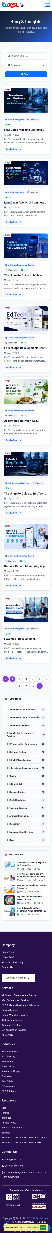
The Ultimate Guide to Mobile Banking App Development (23, 275)
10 (32, 685)
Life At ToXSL (9, 957)
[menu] (47, 5)
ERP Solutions (9, 1091)
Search (27, 74)
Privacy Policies (33, 1227)
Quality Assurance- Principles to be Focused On (32, 864)
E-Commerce (8, 1086)
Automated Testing (11, 1025)
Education (7, 1076)
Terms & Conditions (12, 1127)
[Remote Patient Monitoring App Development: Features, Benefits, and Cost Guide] (26, 536)
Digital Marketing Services (15, 1015)
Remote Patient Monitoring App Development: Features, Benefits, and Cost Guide (25, 566)
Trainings (6, 1117)
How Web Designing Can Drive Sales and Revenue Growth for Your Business (31, 875)
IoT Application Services (14, 1030)
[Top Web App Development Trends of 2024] (9, 900)
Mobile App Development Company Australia (24, 1137)
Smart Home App (10, 1051)
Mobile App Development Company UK (21, 1142)
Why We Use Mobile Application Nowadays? (31, 886)
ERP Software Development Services (20, 1005)
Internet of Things (11, 1071)
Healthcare (7, 1061)
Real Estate (7, 1081)
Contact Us (7, 967)
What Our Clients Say (12, 962)
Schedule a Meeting (15, 977)
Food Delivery (9, 1066)
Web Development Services (18, 483)
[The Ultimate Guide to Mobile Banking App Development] (26, 245)
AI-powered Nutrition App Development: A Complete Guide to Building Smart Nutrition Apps (25, 421)
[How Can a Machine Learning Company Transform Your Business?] (26, 100)
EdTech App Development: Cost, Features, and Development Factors (24, 348)
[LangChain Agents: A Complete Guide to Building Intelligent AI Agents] (26, 173)
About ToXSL (8, 952)
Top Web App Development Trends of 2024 (29, 898)
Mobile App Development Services (21, 265)
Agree (43, 1227)
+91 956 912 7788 (14, 1166)
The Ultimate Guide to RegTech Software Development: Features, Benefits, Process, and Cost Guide (25, 494)
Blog (4, 1108)
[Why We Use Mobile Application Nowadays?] (9, 888)
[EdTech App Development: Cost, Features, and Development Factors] (26, 318)
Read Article (11, 149)
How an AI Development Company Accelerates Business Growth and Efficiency (24, 639)
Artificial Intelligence (16, 119)
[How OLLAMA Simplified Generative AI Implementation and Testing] (9, 911)
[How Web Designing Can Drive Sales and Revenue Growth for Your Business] (9, 877)
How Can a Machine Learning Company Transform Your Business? (23, 130)
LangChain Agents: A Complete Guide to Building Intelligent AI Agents (24, 203)
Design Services (10, 1010)
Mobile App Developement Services (20, 995)
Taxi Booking (8, 1056)
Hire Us (5, 1112)
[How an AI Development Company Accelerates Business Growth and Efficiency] (26, 609)
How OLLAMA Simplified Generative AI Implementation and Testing (31, 909)
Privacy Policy (9, 1122)
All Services (7, 1035)
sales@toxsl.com (13, 1159)
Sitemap (6, 1132)
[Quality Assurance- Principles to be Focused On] (9, 865)
